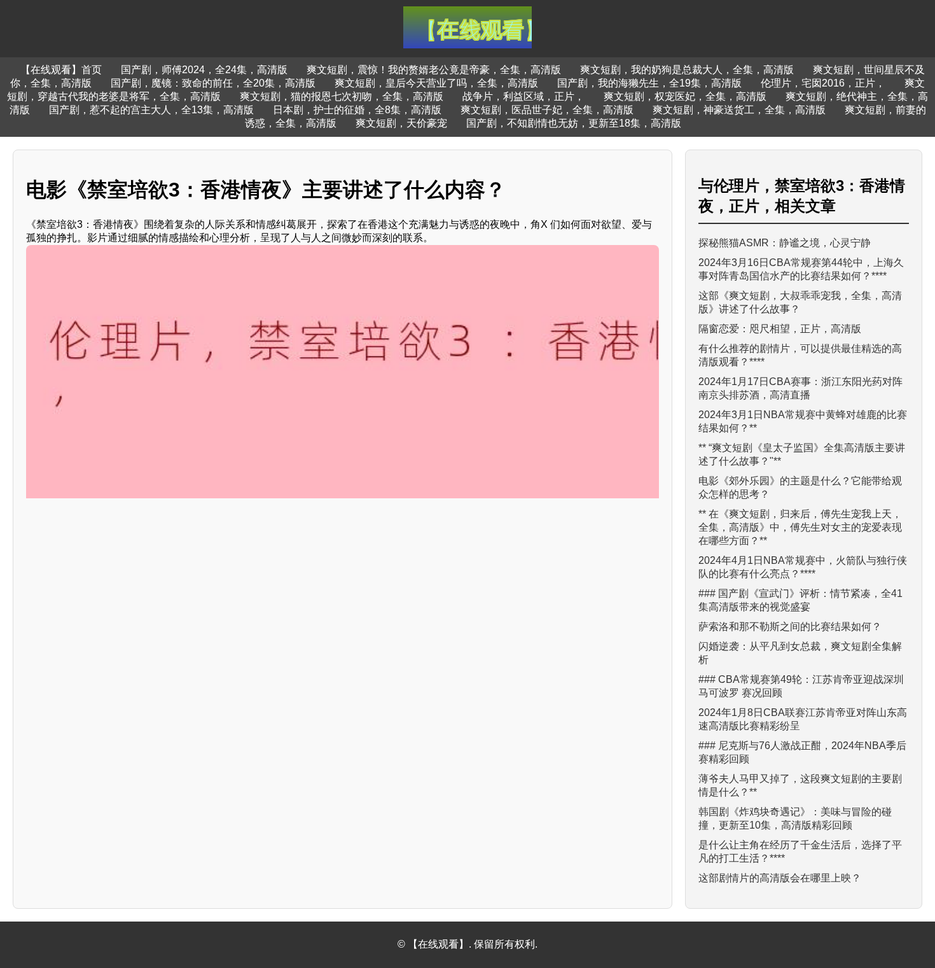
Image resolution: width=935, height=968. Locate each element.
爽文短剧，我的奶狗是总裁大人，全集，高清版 (687, 69)
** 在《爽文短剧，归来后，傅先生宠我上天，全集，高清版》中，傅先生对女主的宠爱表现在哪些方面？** (800, 527)
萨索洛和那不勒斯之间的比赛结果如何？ (790, 626)
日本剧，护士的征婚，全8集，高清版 (357, 109)
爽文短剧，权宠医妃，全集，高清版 (685, 96)
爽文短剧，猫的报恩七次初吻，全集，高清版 (341, 96)
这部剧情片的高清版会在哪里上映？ (779, 878)
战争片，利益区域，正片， (523, 96)
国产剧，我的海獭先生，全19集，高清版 (649, 83)
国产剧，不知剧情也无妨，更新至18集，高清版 (573, 123)
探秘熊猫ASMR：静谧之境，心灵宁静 (784, 242)
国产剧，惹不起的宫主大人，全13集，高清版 (151, 109)
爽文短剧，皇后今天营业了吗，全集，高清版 (436, 83)
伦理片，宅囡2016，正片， (823, 83)
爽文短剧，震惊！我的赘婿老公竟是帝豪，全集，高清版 (434, 69)
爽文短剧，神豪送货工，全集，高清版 (739, 109)
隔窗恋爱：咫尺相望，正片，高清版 (779, 328)
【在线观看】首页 (61, 69)
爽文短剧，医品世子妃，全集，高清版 (547, 109)
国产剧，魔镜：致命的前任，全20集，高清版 (213, 83)
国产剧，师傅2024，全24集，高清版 (204, 69)
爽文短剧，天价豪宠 (401, 123)
